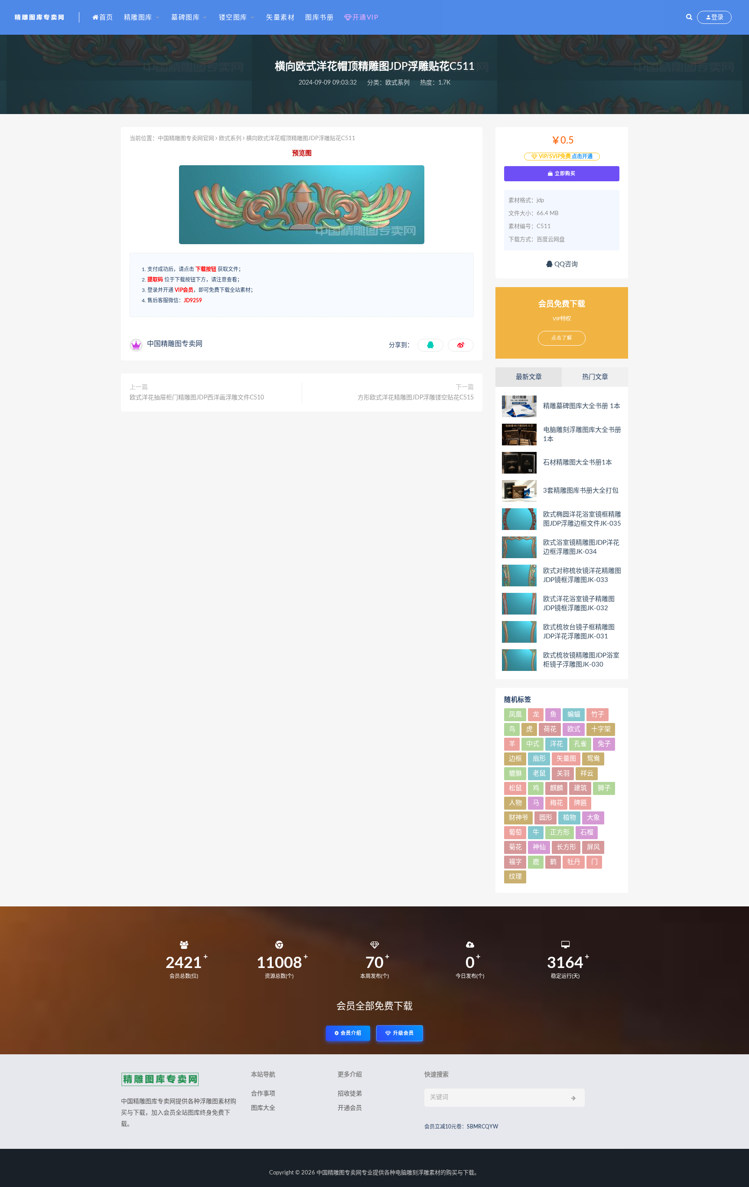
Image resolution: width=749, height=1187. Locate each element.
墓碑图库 (185, 17)
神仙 (539, 847)
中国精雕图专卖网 (338, 1173)
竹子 (597, 714)
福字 (515, 862)
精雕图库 (138, 17)
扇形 (539, 758)
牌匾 (580, 803)
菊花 (515, 847)
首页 (106, 17)
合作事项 (263, 1094)
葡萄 (515, 832)
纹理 (515, 876)
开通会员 (350, 1108)
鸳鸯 (593, 758)
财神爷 (518, 817)
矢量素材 (280, 17)
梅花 (556, 803)
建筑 (580, 788)
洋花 (556, 744)
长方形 (566, 847)
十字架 (601, 729)
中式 (532, 744)
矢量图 (566, 758)
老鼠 (539, 773)
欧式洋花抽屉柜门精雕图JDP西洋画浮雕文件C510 (197, 398)
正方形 (560, 832)
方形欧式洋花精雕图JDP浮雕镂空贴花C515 (416, 398)
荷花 (550, 729)
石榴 (586, 832)
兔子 (604, 744)
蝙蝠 (573, 714)
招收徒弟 (350, 1094)
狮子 (604, 788)
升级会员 (402, 1033)
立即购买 (564, 173)
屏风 (593, 847)
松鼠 (515, 788)
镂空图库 (233, 17)
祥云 (586, 773)
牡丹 (573, 862)
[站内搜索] (689, 17)
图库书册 (319, 17)
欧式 (573, 729)
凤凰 (515, 714)
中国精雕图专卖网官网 (186, 138)
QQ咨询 (565, 264)
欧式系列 (397, 83)
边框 (515, 758)
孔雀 (580, 744)
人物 (515, 803)
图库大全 (263, 1108)
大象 (593, 817)
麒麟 (556, 788)
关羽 (563, 773)
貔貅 (515, 773)
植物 (569, 817)
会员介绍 (350, 1033)
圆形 (545, 817)
